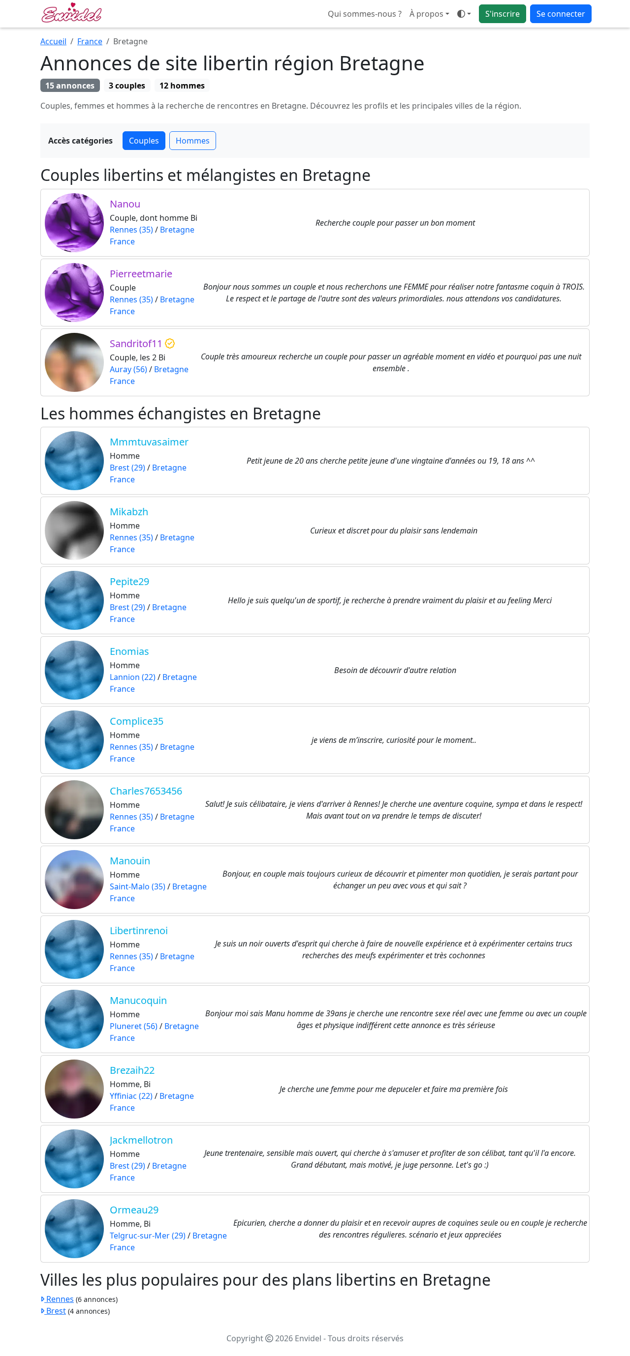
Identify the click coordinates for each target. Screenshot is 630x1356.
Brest (55, 1310)
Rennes (59, 1299)
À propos (426, 13)
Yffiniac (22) (131, 1096)
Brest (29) (127, 467)
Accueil (53, 41)
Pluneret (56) (134, 1026)
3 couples (127, 85)
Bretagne (177, 229)
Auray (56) (128, 369)
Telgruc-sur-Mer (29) (148, 1235)
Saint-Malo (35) (137, 886)
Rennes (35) (131, 229)
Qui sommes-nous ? (365, 13)
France (89, 41)
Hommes (193, 140)
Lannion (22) (133, 677)
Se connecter (560, 13)
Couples (144, 140)
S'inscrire (502, 13)
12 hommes (182, 85)
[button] (464, 14)
